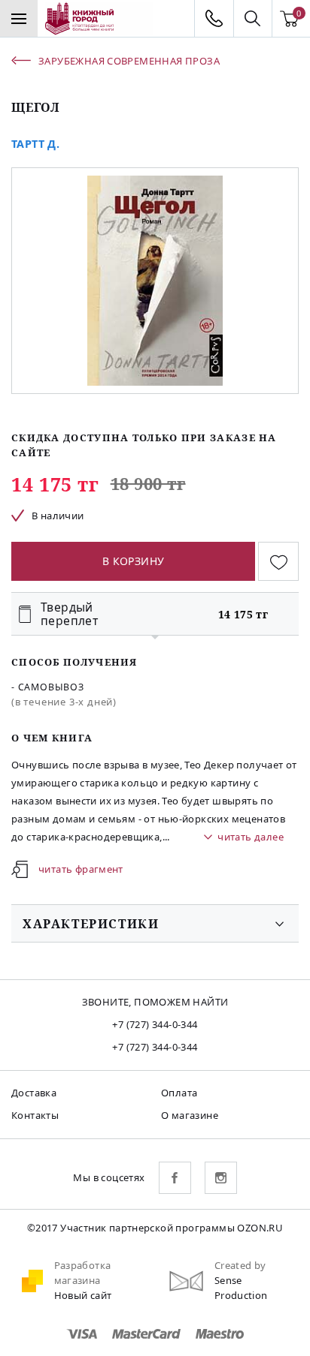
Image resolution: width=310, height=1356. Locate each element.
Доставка (33, 1092)
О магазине (189, 1115)
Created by (240, 1265)
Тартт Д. (35, 144)
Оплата (179, 1092)
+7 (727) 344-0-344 (154, 1024)
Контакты (35, 1115)
